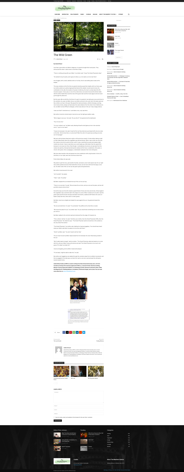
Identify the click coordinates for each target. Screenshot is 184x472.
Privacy (110, 470)
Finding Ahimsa (100, 341)
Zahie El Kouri (60, 59)
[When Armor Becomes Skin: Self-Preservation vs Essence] (110, 31)
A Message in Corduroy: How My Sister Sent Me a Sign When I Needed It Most (118, 77)
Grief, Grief (117, 36)
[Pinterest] (70, 332)
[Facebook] (64, 332)
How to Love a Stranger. (118, 69)
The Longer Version (119, 50)
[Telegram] (83, 332)
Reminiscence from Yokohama (120, 100)
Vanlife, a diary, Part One (121, 93)
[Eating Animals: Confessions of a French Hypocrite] (57, 441)
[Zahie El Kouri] (54, 59)
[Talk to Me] (79, 371)
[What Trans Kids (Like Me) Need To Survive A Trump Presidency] (57, 434)
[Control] (110, 45)
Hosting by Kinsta (78, 464)
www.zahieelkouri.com (69, 271)
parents (58, 20)
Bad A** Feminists (66, 446)
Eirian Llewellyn (110, 93)
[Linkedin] (77, 332)
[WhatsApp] (73, 332)
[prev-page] (54, 383)
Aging (58, 18)
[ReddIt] (80, 332)
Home (55, 18)
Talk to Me (73, 378)
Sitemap (105, 470)
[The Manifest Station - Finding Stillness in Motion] (65, 8)
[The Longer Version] (110, 52)
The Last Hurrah (57, 341)
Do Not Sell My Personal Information (121, 470)
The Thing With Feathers (93, 378)
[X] (67, 332)
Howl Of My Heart (116, 66)
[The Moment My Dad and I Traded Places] (61, 371)
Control (116, 43)
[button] (128, 14)
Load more (118, 57)
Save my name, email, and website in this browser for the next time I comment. (73, 417)
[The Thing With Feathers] (96, 371)
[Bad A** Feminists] (57, 448)
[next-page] (57, 383)
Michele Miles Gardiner (112, 76)
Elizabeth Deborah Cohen (112, 96)
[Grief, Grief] (110, 38)
